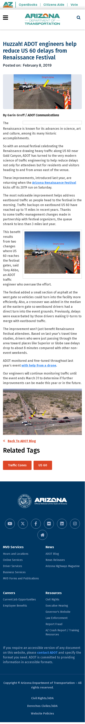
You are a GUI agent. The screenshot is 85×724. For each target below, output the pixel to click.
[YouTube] (10, 524)
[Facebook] (36, 524)
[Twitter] (23, 524)
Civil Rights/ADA (42, 698)
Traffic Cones (17, 465)
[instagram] (75, 524)
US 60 (42, 465)
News (50, 547)
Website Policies (42, 713)
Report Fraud (54, 624)
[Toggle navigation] (6, 17)
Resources (54, 593)
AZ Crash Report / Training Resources (62, 632)
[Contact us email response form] (42, 535)
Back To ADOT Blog (22, 441)
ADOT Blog (52, 554)
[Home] (42, 20)
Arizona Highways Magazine (63, 566)
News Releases (55, 560)
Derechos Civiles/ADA (42, 706)
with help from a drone (38, 365)
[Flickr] (49, 524)
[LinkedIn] (62, 524)
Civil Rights (52, 599)
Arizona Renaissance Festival (54, 183)
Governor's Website (58, 612)
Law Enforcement (56, 618)
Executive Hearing (57, 605)
